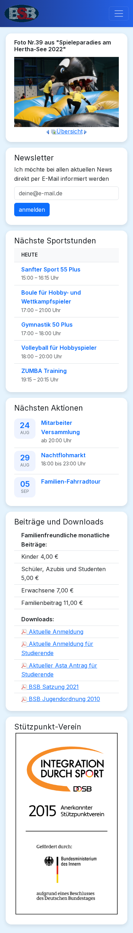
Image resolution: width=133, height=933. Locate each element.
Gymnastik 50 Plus (47, 324)
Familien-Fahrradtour (71, 481)
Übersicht (69, 131)
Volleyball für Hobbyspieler (59, 347)
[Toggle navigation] (119, 13)
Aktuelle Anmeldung (55, 631)
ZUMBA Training (44, 370)
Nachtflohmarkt (63, 455)
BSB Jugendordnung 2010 (63, 698)
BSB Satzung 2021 (53, 686)
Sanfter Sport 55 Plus (51, 269)
